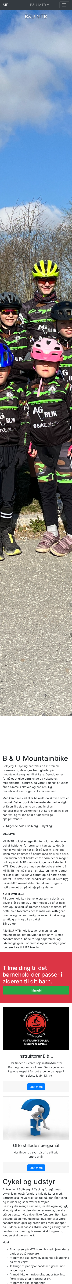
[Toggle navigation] (64, 4)
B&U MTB (38, 5)
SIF (5, 5)
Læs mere (36, 1086)
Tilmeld (36, 990)
